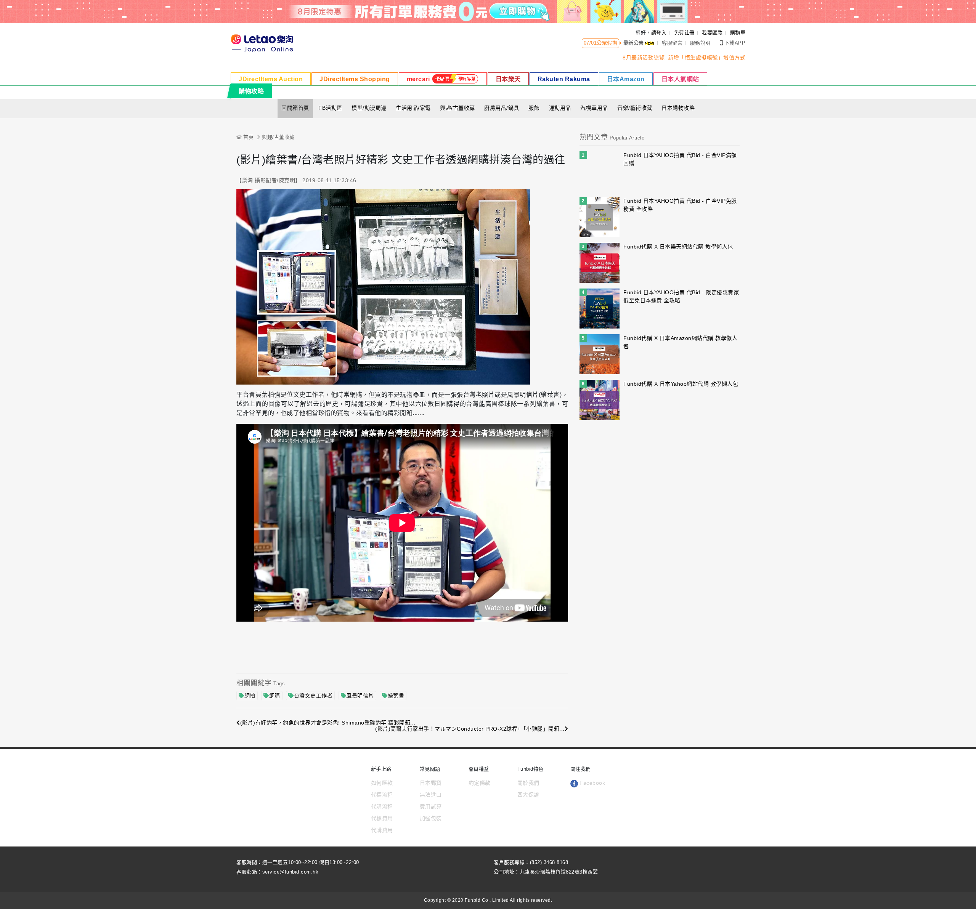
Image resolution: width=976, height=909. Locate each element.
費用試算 (431, 806)
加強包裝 (431, 818)
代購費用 (382, 830)
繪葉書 (396, 696)
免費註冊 (684, 32)
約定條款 (480, 783)
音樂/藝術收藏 (634, 108)
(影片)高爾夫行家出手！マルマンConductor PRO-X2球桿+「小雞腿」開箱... (470, 729)
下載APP (734, 43)
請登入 (659, 32)
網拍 (249, 696)
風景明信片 (360, 696)
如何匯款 (382, 783)
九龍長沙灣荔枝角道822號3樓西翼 (559, 872)
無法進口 (431, 795)
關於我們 (528, 783)
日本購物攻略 (678, 108)
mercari (419, 79)
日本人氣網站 (680, 79)
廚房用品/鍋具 (501, 108)
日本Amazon (626, 79)
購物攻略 (251, 91)
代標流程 (382, 795)
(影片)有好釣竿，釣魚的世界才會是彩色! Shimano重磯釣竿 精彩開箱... (328, 723)
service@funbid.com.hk (290, 872)
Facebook (591, 783)
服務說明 (700, 43)
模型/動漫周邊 (369, 108)
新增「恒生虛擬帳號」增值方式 (706, 58)
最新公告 (633, 43)
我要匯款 (712, 32)
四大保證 (528, 795)
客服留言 (672, 43)
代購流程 (382, 806)
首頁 (248, 137)
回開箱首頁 (295, 108)
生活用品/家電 (413, 108)
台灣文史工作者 (313, 696)
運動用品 (560, 108)
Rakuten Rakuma (564, 79)
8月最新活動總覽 (644, 58)
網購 (274, 696)
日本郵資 (431, 783)
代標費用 (382, 818)
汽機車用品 (594, 108)
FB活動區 (330, 108)
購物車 (738, 32)
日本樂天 (508, 79)
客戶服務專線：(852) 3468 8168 (531, 862)
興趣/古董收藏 (457, 108)
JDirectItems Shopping (354, 79)
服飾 (533, 108)
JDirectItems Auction (271, 79)
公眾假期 (607, 43)
